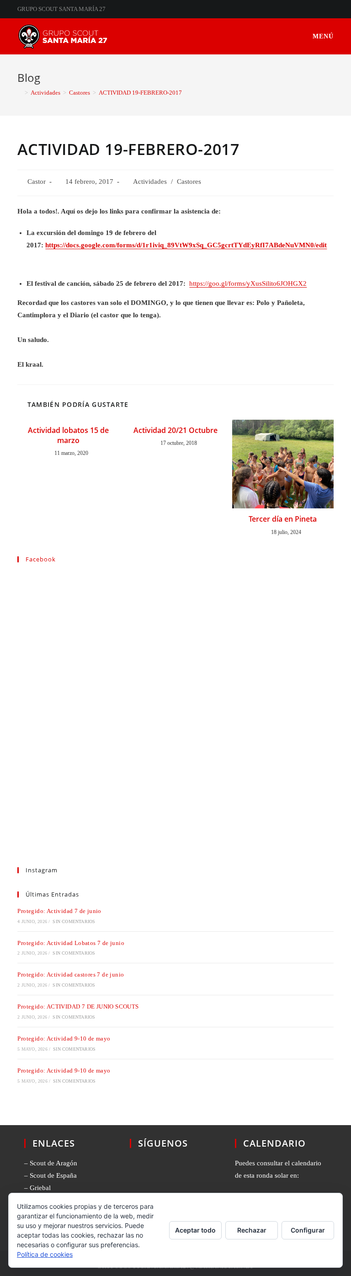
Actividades (150, 181)
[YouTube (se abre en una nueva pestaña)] (330, 9)
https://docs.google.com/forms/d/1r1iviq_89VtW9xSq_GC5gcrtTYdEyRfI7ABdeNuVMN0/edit (186, 245)
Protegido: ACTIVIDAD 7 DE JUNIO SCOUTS (77, 1006)
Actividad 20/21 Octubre (175, 430)
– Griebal (37, 1187)
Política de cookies (45, 1254)
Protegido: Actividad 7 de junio (59, 911)
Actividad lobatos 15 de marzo (68, 435)
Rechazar (251, 1230)
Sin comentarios (74, 921)
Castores (189, 181)
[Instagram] (182, 1173)
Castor (36, 181)
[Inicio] (19, 92)
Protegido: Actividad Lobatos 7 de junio (70, 943)
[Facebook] (147, 1173)
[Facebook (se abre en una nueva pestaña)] (310, 9)
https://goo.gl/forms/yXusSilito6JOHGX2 (248, 283)
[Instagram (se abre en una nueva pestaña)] (320, 9)
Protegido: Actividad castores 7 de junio (70, 974)
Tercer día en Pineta (283, 519)
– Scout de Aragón (50, 1163)
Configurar (308, 1230)
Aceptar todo (195, 1230)
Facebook (41, 559)
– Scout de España (50, 1175)
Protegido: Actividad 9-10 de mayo (63, 1038)
